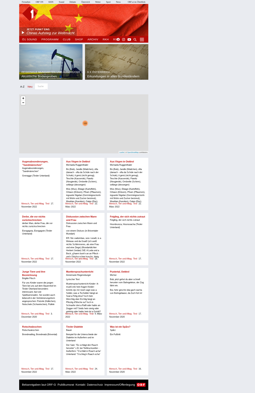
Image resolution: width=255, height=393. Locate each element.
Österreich (85, 2)
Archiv (93, 39)
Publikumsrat (66, 384)
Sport (108, 2)
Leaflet (121, 152)
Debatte (73, 2)
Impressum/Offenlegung (119, 384)
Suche (135, 39)
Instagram (123, 39)
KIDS (51, 2)
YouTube (129, 39)
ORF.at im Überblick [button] (136, 2)
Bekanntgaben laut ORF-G (39, 384)
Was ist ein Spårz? (120, 327)
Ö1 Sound (29, 39)
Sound (61, 2)
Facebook (118, 39)
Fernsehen (26, 2)
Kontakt (80, 384)
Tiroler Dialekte (74, 327)
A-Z (22, 86)
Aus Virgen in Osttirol (78, 161)
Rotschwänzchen (32, 327)
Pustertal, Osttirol (119, 271)
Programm (49, 39)
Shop (79, 39)
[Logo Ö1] (29, 13)
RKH (106, 39)
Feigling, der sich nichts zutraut (127, 216)
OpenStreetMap (133, 152)
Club (67, 39)
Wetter (98, 2)
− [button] (23, 103)
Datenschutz (95, 384)
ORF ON (39, 2)
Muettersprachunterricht (79, 271)
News (118, 2)
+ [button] (23, 98)
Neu (30, 86)
